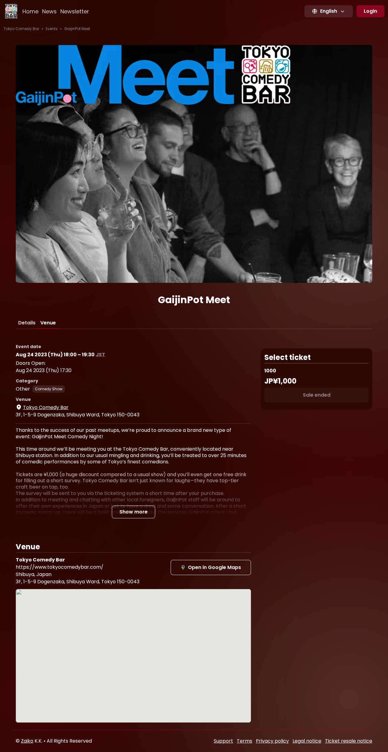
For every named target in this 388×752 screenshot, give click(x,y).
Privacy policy (272, 740)
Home (30, 11)
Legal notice (307, 740)
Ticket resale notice (348, 740)
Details (26, 322)
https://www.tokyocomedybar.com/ (59, 567)
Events (52, 28)
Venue (48, 322)
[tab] (27, 323)
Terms (244, 740)
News (49, 11)
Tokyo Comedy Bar (21, 28)
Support (223, 740)
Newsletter (74, 11)
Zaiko (27, 740)
